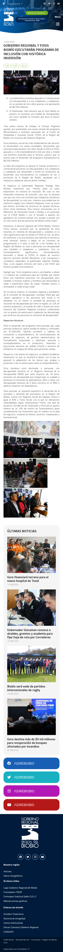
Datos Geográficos (13, 875)
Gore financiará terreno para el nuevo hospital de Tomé (27, 579)
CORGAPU (9, 931)
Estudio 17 (25, 949)
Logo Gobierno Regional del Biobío (20, 887)
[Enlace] (8, 17)
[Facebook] (44, 4)
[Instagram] (54, 4)
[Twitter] (49, 4)
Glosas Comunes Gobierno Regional (21, 927)
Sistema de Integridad (14, 918)
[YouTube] (59, 4)
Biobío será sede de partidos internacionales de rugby (26, 688)
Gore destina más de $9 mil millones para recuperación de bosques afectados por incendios (31, 743)
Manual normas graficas (15, 901)
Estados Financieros (14, 914)
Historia (7, 871)
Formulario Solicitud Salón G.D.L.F (20, 896)
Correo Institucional (13, 923)
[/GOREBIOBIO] (10, 763)
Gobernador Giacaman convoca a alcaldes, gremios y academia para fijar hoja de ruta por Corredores (30, 633)
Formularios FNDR (13, 892)
